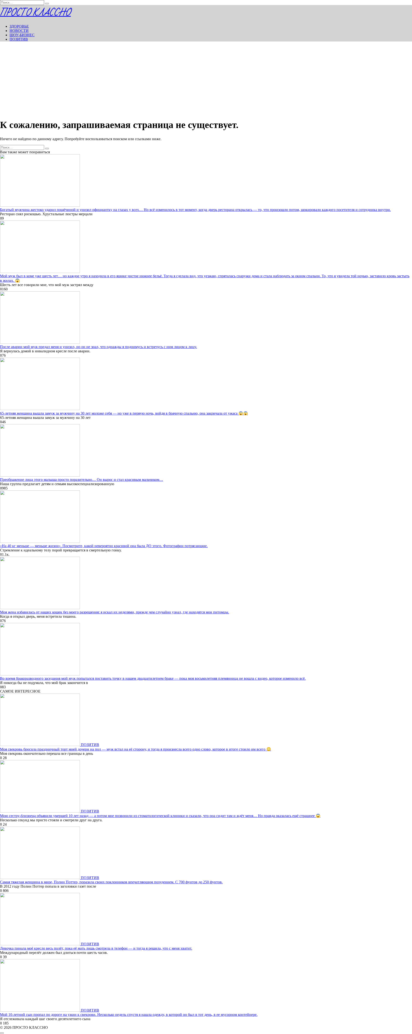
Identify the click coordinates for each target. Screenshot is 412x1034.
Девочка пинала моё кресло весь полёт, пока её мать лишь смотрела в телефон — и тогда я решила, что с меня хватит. (96, 948)
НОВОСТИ (19, 31)
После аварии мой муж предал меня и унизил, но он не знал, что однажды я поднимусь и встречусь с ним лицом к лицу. (98, 347)
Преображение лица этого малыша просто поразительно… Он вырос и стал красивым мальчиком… (81, 480)
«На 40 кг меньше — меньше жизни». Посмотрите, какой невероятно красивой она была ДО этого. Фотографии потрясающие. (104, 546)
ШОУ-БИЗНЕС (22, 35)
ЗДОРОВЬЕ (19, 26)
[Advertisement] (206, 78)
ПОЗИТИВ (19, 39)
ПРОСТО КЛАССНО (35, 13)
